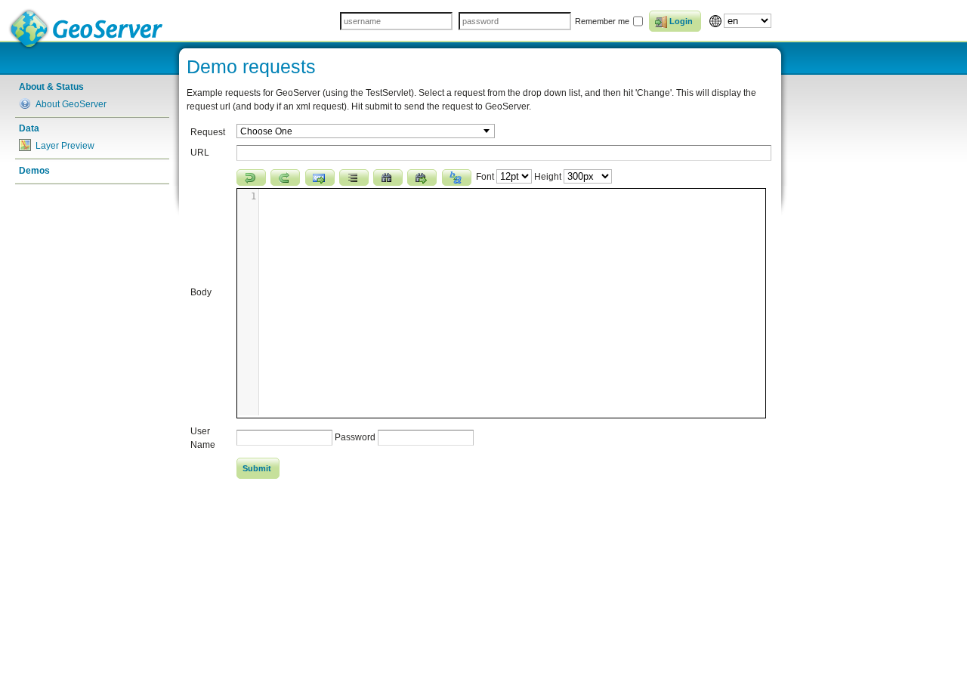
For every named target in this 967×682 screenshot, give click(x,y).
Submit (257, 468)
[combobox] (365, 131)
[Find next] (422, 177)
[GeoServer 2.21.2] (87, 29)
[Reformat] (354, 177)
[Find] (388, 177)
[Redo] (285, 177)
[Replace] (456, 177)
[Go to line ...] (320, 177)
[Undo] (251, 177)
